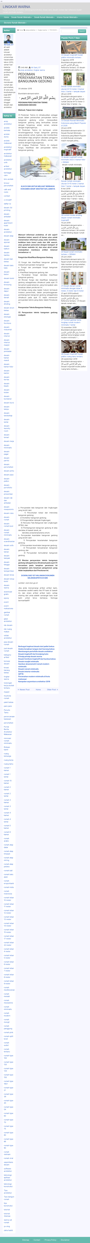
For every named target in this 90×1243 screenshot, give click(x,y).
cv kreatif (7, 200)
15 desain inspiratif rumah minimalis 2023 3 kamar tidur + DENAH (73, 159)
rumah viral (8, 1158)
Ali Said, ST (36, 67)
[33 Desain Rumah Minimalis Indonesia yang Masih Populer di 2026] (73, 113)
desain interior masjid (7, 342)
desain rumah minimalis (8, 532)
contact (7, 196)
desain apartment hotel (8, 223)
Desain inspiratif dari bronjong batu (33, 654)
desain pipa (8, 475)
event (6, 602)
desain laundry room (7, 428)
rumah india (9, 887)
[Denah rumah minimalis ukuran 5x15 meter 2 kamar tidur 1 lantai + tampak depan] (73, 173)
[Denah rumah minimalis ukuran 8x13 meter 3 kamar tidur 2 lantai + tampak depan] (73, 79)
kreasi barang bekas (7, 670)
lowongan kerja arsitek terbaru (9, 685)
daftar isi (7, 204)
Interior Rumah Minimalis (67, 17)
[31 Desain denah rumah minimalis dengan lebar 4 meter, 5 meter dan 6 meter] (73, 278)
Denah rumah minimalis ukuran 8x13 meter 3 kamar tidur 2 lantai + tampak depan (73, 89)
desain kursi (9, 403)
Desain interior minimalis (28, 671)
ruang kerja (8, 760)
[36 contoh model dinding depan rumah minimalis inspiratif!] (73, 207)
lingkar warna (39, 70)
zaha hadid (8, 1230)
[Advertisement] (38, 48)
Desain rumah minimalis (28, 669)
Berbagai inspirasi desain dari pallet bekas (36, 646)
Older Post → (52, 689)
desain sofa (8, 545)
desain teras (9, 575)
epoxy (6, 598)
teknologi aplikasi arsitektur (8, 1177)
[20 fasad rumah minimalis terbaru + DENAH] (73, 244)
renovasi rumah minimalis (8, 740)
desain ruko (9, 513)
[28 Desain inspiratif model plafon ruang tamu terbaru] (73, 346)
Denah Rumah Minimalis (43, 17)
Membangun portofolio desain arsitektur (35, 651)
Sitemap (25, 1240)
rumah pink (8, 1032)
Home (6, 17)
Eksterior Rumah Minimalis (14, 23)
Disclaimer (65, 1240)
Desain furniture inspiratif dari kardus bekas (37, 659)
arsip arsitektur (26, 70)
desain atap (8, 236)
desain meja (9, 441)
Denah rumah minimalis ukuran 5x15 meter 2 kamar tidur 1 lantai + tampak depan (73, 183)
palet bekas (8, 702)
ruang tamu (8, 764)
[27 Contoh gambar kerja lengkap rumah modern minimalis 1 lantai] (73, 312)
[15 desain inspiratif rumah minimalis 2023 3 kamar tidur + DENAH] (73, 149)
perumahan (8, 723)
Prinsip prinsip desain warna (30, 656)
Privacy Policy (50, 1240)
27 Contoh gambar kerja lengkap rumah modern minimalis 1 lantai (71, 322)
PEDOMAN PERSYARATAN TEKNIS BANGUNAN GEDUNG (36, 77)
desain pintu (9, 471)
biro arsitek (8, 179)
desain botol (9, 278)
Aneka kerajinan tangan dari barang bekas (36, 649)
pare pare (8, 706)
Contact (37, 1240)
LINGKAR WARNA (16, 7)
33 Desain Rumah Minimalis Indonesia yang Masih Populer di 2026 (73, 123)
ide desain (8, 625)
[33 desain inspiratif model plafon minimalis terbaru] (73, 47)
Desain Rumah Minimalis (21, 17)
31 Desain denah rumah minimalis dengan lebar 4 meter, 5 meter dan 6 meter (72, 288)
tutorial (7, 1209)
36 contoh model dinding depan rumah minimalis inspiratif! (71, 217)
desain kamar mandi (6, 357)
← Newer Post (24, 689)
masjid (6, 692)
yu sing (7, 1226)
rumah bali (8, 870)
